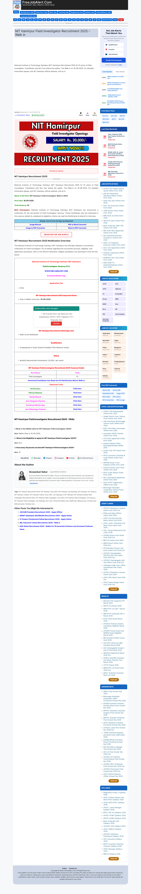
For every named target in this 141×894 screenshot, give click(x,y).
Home (16, 12)
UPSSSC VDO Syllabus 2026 (114, 826)
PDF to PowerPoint (108, 400)
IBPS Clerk (106, 119)
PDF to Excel (116, 397)
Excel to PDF (116, 390)
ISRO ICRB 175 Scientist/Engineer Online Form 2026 (113, 265)
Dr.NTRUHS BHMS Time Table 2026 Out (114, 89)
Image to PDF (121, 393)
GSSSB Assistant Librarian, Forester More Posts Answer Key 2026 (114, 706)
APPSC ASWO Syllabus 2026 (114, 818)
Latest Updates (107, 71)
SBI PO (114, 119)
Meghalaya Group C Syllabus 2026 (114, 95)
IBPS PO (122, 116)
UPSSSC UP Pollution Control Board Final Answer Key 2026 (114, 759)
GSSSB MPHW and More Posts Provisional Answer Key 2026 (113, 742)
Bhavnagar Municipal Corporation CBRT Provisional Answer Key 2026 (114, 698)
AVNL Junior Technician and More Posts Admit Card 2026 (114, 525)
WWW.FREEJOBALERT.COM (56, 271)
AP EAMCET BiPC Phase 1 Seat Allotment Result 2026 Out (116, 102)
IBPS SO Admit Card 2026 (113, 540)
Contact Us (73, 868)
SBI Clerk (121, 119)
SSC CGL (105, 116)
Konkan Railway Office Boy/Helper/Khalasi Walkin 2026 (113, 446)
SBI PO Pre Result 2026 (112, 606)
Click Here (77, 397)
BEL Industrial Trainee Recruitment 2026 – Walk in (40, 523)
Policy (64, 868)
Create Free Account (114, 60)
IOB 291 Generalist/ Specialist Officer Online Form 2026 (112, 196)
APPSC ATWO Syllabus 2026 (114, 815)
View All (113, 272)
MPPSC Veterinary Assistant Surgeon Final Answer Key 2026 (114, 713)
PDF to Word (106, 397)
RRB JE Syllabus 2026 (111, 854)
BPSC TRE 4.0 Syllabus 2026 (114, 813)
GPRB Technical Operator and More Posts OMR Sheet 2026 (114, 735)
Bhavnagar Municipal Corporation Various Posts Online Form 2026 (113, 490)
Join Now (56, 323)
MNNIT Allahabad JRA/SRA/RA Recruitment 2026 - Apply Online (46, 516)
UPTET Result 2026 (111, 665)
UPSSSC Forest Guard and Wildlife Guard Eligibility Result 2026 (113, 633)
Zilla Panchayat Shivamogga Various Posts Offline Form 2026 (114, 423)
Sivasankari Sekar (23, 115)
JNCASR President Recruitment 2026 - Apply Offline (41, 512)
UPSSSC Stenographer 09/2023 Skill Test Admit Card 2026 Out (113, 555)
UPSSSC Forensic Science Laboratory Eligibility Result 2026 (113, 626)
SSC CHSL (114, 116)
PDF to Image (121, 400)
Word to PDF (106, 390)
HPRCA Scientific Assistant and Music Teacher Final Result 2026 (113, 660)
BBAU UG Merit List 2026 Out (115, 77)
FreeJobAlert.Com (37, 2)
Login (120, 65)
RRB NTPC (106, 122)
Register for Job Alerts (56, 235)
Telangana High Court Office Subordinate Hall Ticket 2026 (114, 567)
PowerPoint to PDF (108, 393)
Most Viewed (120, 71)
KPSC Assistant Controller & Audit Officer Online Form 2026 (114, 458)
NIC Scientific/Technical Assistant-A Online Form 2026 (112, 238)
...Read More (33, 483)
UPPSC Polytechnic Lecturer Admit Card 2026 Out (116, 83)
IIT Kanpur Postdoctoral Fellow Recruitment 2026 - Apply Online (45, 519)
